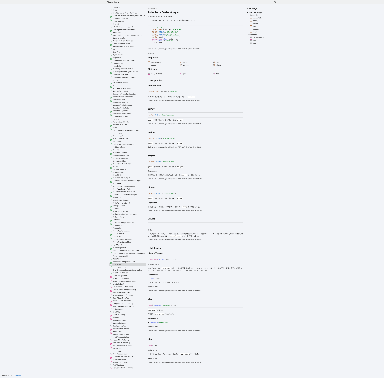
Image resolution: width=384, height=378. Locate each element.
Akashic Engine (113, 2)
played (154, 34)
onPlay (154, 31)
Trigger (161, 31)
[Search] (275, 2)
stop (153, 42)
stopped (155, 36)
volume (154, 37)
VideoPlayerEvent (171, 31)
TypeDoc (17, 375)
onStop (154, 32)
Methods (253, 35)
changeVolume (157, 39)
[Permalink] (163, 86)
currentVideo (157, 29)
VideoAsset (177, 29)
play (153, 40)
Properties (254, 15)
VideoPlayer (152, 8)
